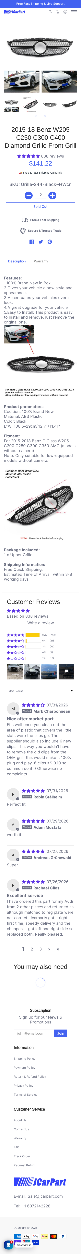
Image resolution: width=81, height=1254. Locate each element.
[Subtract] (29, 195)
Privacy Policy (23, 1085)
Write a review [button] (40, 623)
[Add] (52, 195)
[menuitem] (50, 12)
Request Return (25, 1165)
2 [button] (32, 949)
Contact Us (21, 1129)
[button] (50, 12)
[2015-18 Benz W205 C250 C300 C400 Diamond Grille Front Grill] (11, 104)
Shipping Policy (24, 1058)
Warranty (20, 1138)
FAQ (16, 1147)
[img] (34, 705)
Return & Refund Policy (30, 1076)
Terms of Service (26, 1094)
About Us (20, 1120)
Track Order (22, 1156)
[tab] (17, 261)
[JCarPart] (15, 11)
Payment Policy (24, 1067)
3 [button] (40, 949)
